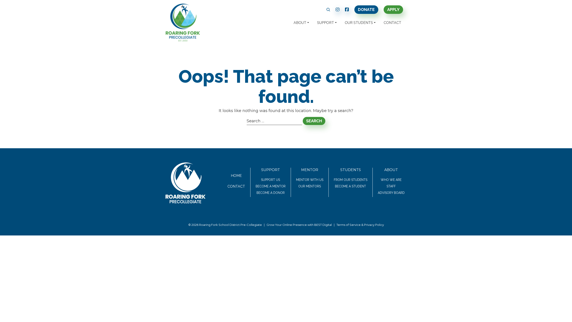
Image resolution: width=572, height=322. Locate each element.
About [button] (300, 23)
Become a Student (350, 186)
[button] (328, 10)
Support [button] (325, 23)
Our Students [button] (359, 23)
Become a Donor (271, 193)
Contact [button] (392, 23)
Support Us (270, 180)
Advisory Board (391, 193)
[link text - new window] (338, 9)
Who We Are (391, 180)
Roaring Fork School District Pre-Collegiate (230, 225)
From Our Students (350, 180)
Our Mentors (309, 186)
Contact (236, 186)
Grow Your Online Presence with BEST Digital (299, 225)
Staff (391, 186)
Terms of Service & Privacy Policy (360, 225)
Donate (366, 9)
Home (236, 176)
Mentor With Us (309, 180)
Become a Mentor (271, 186)
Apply (393, 9)
